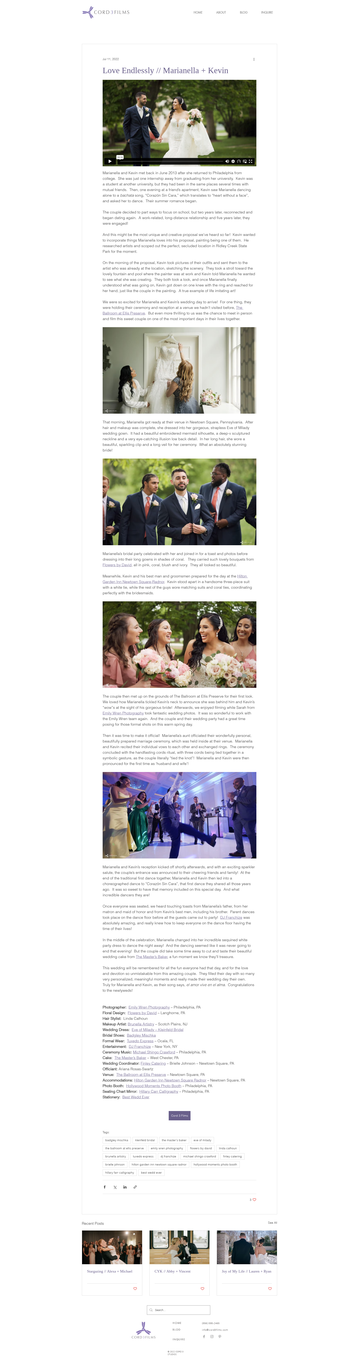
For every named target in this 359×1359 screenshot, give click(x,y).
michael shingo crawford (199, 1156)
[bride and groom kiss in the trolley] (180, 1247)
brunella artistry (115, 1156)
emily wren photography (167, 1148)
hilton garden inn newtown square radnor (159, 1164)
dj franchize (168, 1156)
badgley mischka (116, 1140)
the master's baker (174, 1140)
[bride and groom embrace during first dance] (112, 1247)
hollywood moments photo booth (215, 1164)
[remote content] (179, 123)
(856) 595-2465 (211, 1323)
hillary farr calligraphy (119, 1172)
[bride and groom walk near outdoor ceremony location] (247, 1247)
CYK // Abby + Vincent (173, 1271)
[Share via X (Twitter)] (115, 1187)
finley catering (232, 1156)
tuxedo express (143, 1156)
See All (272, 1223)
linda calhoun (228, 1148)
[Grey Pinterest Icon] (220, 1336)
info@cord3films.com (215, 1329)
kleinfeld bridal (145, 1140)
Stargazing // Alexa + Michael (109, 1271)
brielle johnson (115, 1164)
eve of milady (202, 1140)
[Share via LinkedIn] (125, 1187)
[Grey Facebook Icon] (204, 1336)
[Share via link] (135, 1187)
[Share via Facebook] (105, 1187)
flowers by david (201, 1148)
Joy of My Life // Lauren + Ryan (246, 1271)
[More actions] (253, 59)
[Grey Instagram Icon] (212, 1336)
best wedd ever (151, 1172)
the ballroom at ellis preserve (124, 1148)
